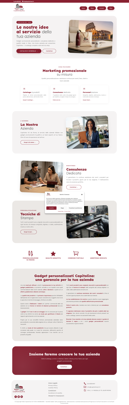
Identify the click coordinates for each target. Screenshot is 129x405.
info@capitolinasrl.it (93, 387)
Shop (92, 8)
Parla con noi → (57, 100)
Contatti (101, 8)
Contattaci (49, 51)
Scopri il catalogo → (28, 100)
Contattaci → (74, 187)
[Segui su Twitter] (18, 397)
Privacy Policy (67, 211)
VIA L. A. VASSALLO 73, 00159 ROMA (99, 390)
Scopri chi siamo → (30, 142)
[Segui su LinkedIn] (21, 397)
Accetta (51, 208)
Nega (62, 208)
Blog (111, 8)
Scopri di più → (87, 100)
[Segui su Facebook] (15, 397)
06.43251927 (91, 383)
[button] (82, 194)
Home (83, 8)
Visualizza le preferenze (75, 208)
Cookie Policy (61, 211)
